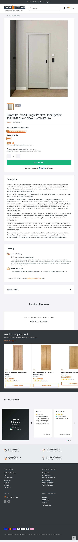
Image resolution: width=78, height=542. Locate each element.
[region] (53, 423)
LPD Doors (45, 500)
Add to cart (39, 162)
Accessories (16, 15)
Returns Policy (46, 480)
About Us (6, 485)
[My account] (64, 8)
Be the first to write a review (39, 321)
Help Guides (46, 473)
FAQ (5, 475)
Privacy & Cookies (48, 482)
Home (9, 15)
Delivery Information (34, 278)
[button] (39, 321)
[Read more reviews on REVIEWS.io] (15, 429)
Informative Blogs (47, 475)
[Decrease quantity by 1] (9, 156)
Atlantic (9, 122)
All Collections (8, 477)
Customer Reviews (10, 473)
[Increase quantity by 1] (18, 156)
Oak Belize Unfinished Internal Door (16, 373)
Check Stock (10, 151)
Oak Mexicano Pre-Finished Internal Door (43, 373)
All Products (7, 480)
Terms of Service (47, 485)
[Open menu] (73, 8)
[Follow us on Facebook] (5, 501)
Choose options (18, 385)
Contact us (7, 487)
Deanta (44, 497)
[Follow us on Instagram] (8, 501)
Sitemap (6, 482)
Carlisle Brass (46, 505)
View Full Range (9, 341)
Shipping (17, 145)
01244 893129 (12, 497)
